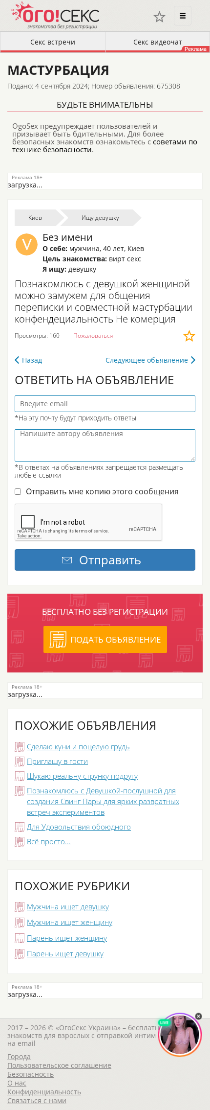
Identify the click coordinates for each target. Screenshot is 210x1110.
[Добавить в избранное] (189, 336)
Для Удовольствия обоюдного (79, 827)
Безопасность (30, 1074)
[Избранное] (159, 17)
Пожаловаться (93, 335)
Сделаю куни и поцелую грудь (78, 746)
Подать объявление (115, 639)
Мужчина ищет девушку (68, 906)
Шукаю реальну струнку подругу (82, 776)
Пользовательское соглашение (59, 1065)
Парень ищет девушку (65, 953)
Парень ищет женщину (67, 938)
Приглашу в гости (57, 761)
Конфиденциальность (44, 1091)
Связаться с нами (36, 1100)
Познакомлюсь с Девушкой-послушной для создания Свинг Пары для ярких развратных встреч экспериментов (103, 801)
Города (19, 1056)
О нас (16, 1082)
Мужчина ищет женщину (69, 922)
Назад (32, 360)
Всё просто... (49, 841)
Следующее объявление (146, 360)
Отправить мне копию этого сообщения (102, 491)
